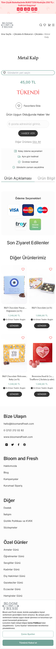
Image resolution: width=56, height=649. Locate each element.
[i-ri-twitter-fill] (13, 446)
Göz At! (36, 141)
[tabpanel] (28, 184)
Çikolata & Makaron (23, 34)
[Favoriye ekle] (19, 106)
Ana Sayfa (6, 34)
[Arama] (40, 24)
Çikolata (39, 34)
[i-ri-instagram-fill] (7, 446)
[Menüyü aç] (53, 24)
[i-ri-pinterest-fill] (24, 446)
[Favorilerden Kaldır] (23, 269)
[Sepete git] (44, 24)
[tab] (18, 178)
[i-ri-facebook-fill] (19, 446)
